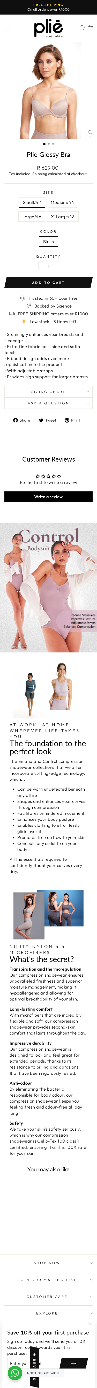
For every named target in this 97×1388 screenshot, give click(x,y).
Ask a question (49, 403)
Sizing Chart (48, 392)
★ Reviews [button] (34, 1367)
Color (48, 231)
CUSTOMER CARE (47, 1296)
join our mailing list (47, 1280)
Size (48, 192)
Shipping (39, 173)
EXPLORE (47, 1313)
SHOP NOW (47, 1263)
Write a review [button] (48, 496)
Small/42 (32, 202)
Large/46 (32, 216)
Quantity (48, 256)
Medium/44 (62, 202)
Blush (48, 241)
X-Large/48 (62, 216)
